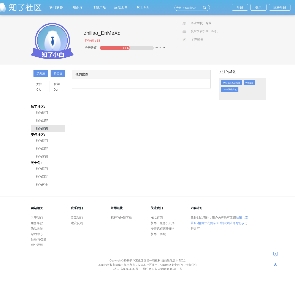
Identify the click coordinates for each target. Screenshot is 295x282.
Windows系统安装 (231, 83)
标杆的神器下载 (121, 217)
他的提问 (42, 112)
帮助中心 (37, 234)
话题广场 (99, 7)
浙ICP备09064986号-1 (127, 269)
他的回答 (42, 120)
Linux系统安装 (230, 89)
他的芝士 (42, 184)
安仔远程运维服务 (163, 228)
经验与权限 (38, 239)
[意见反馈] (275, 254)
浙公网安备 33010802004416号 (162, 269)
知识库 (78, 7)
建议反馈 (77, 223)
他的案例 (42, 128)
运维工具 (121, 7)
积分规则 (37, 245)
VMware (249, 83)
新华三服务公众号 (163, 223)
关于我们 (37, 217)
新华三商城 (158, 234)
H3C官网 (157, 217)
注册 (240, 7)
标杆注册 (279, 7)
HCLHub (142, 7)
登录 (258, 7)
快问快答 (56, 7)
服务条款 (37, 223)
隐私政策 (37, 228)
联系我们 (77, 217)
